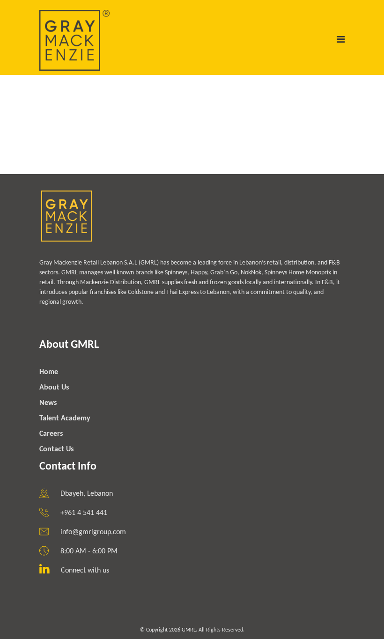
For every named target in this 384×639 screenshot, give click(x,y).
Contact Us (56, 449)
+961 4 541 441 (83, 513)
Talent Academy (64, 418)
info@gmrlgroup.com (93, 532)
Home (48, 372)
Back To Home (77, 159)
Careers (51, 434)
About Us (54, 387)
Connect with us (85, 570)
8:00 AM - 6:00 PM (89, 551)
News (48, 403)
